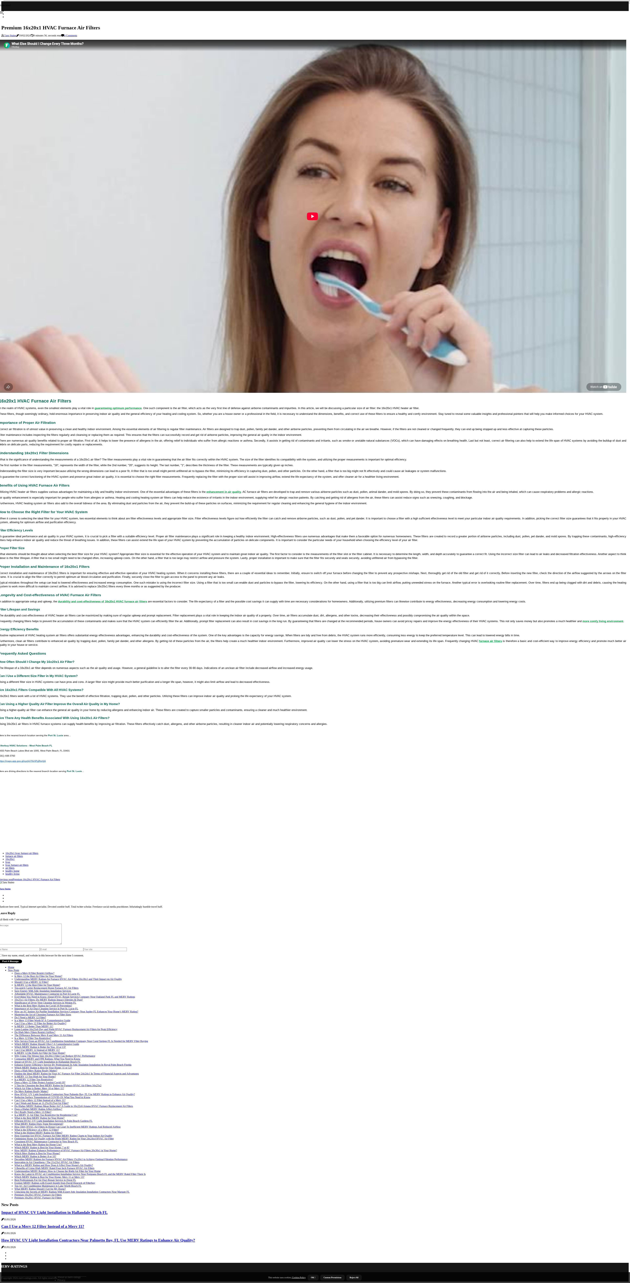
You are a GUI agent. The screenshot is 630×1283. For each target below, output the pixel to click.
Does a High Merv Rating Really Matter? (35, 1070)
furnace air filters (14, 856)
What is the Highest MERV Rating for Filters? (38, 1132)
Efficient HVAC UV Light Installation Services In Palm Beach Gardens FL (53, 1121)
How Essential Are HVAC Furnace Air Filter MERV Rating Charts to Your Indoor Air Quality (63, 1135)
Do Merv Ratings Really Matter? (31, 1091)
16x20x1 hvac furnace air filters (21, 853)
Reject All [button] (354, 1277)
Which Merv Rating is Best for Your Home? (37, 1153)
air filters (9, 868)
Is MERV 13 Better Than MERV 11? (33, 1026)
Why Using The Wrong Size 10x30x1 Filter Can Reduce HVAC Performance (54, 1056)
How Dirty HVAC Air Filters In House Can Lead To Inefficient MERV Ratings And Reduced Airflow (67, 1126)
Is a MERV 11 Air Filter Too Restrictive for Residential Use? (45, 1115)
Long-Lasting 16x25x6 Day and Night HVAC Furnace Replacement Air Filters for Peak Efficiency (65, 1029)
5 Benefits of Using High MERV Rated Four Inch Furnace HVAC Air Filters (54, 1168)
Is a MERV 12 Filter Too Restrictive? (33, 1079)
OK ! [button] (313, 1277)
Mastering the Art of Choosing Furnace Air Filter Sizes (42, 1014)
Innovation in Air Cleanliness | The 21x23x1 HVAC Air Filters (46, 1162)
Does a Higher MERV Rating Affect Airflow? (38, 1109)
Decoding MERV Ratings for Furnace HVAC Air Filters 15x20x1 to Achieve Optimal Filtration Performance (70, 1159)
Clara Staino (10, 35)
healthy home (12, 871)
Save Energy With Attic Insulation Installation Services (42, 990)
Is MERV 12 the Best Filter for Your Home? (37, 985)
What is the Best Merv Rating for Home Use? (38, 1144)
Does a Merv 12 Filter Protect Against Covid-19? (39, 1082)
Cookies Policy (298, 1277)
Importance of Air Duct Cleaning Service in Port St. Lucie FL (46, 1008)
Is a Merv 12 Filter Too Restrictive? (32, 1038)
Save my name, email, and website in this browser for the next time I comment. (43, 955)
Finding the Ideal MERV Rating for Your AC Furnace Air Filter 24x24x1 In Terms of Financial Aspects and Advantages (76, 1073)
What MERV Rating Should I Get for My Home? (40, 1188)
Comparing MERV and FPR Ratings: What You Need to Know (47, 1058)
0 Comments (70, 35)
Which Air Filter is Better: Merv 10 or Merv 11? (39, 1088)
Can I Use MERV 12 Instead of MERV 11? (37, 1050)
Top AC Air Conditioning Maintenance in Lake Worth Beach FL (48, 1186)
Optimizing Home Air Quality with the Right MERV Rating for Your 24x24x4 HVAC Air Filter (64, 1138)
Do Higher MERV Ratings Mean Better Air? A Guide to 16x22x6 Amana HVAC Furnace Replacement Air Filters (73, 1106)
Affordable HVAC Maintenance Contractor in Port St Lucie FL (47, 993)
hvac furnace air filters (16, 865)
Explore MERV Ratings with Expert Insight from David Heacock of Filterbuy (54, 1183)
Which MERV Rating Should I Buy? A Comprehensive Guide (46, 1044)
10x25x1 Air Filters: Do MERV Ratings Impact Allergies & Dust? (48, 999)
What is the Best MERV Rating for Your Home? (39, 1118)
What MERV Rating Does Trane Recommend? (38, 1123)
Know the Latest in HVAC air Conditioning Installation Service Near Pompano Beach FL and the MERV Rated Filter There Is (80, 1174)
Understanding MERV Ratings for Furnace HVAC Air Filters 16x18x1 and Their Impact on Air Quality (68, 979)
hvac (7, 862)
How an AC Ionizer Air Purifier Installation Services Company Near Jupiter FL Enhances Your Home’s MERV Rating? (76, 1011)
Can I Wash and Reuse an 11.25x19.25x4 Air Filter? (41, 1103)
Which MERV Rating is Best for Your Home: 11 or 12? (43, 1067)
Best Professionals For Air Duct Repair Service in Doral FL (45, 1180)
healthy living (12, 873)
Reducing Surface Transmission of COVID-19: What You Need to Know (52, 1097)
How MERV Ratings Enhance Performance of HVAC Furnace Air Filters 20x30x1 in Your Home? (65, 1150)
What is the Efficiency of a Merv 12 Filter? (36, 1129)
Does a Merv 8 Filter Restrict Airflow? (34, 973)
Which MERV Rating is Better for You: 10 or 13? (40, 1047)
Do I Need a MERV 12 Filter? (30, 1017)
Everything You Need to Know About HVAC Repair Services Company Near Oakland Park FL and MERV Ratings (74, 996)
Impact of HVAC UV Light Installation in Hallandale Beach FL (47, 1061)
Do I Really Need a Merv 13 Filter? (32, 1112)
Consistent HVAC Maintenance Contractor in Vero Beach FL (46, 1141)
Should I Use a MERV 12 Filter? (31, 982)
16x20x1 (10, 859)
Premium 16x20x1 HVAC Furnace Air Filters (38, 1194)
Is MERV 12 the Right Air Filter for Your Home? (39, 1053)
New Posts (13, 970)
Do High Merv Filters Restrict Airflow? (34, 1032)
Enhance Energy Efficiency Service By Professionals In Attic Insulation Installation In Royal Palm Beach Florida (72, 1064)
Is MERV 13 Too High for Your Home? (35, 1076)
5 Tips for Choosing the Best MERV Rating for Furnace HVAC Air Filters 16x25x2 (57, 1085)
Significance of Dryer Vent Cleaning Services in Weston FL (45, 1002)
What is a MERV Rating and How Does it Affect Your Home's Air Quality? (53, 1165)
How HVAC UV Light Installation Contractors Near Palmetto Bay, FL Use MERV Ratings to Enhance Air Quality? (74, 1094)
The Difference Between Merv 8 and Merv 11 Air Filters (43, 1035)
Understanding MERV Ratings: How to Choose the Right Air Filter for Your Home (57, 1171)
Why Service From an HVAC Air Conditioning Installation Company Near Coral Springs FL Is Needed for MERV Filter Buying (81, 1041)
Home (11, 967)
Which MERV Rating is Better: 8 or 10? (35, 1156)
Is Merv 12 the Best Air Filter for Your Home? (38, 976)
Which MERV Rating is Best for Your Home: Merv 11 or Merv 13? (49, 1177)
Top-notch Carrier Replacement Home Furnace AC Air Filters (46, 988)
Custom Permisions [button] (332, 1277)
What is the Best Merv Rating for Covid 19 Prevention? (43, 1005)
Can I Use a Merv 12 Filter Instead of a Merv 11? (39, 1100)
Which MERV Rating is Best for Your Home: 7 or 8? (41, 1147)
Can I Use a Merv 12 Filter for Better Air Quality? (40, 1023)
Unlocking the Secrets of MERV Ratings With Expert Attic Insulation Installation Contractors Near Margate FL (72, 1191)
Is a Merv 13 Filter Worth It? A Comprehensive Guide (42, 1020)
